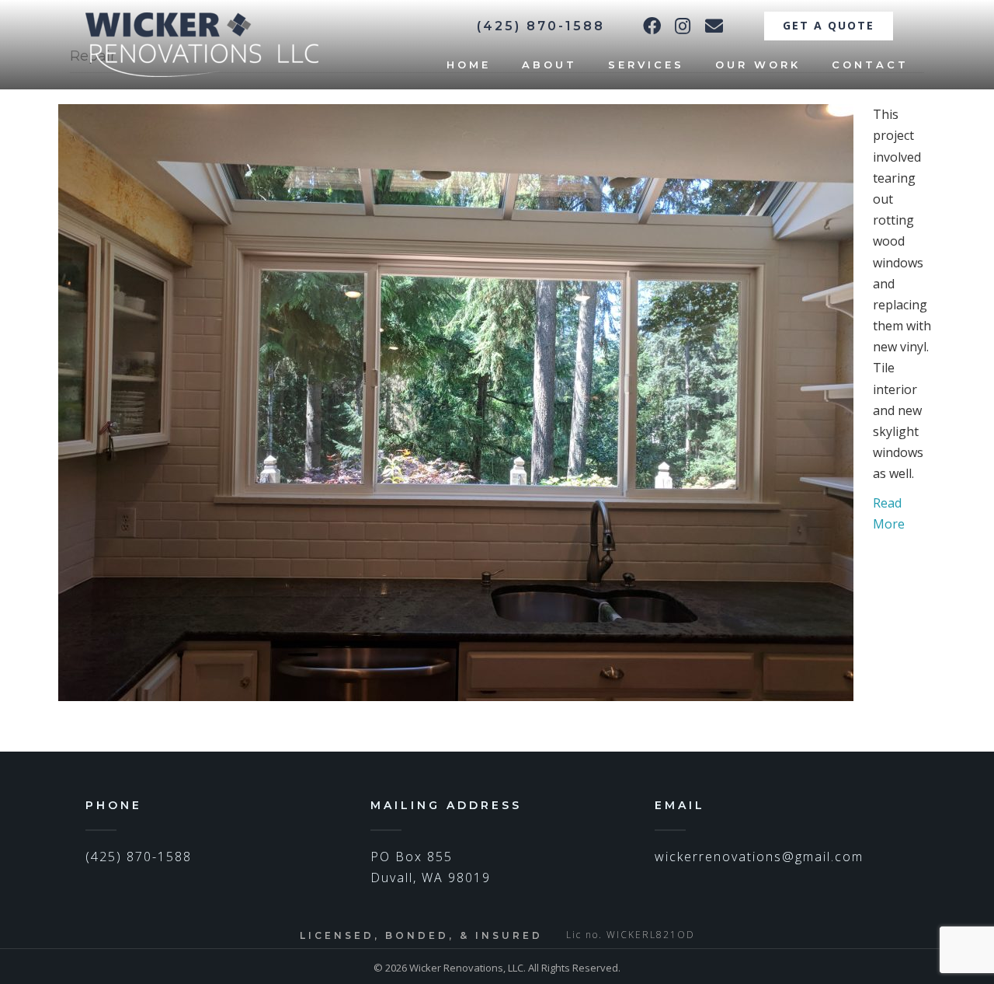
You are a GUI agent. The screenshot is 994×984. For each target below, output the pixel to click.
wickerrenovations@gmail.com (759, 856)
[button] (651, 25)
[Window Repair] (455, 401)
